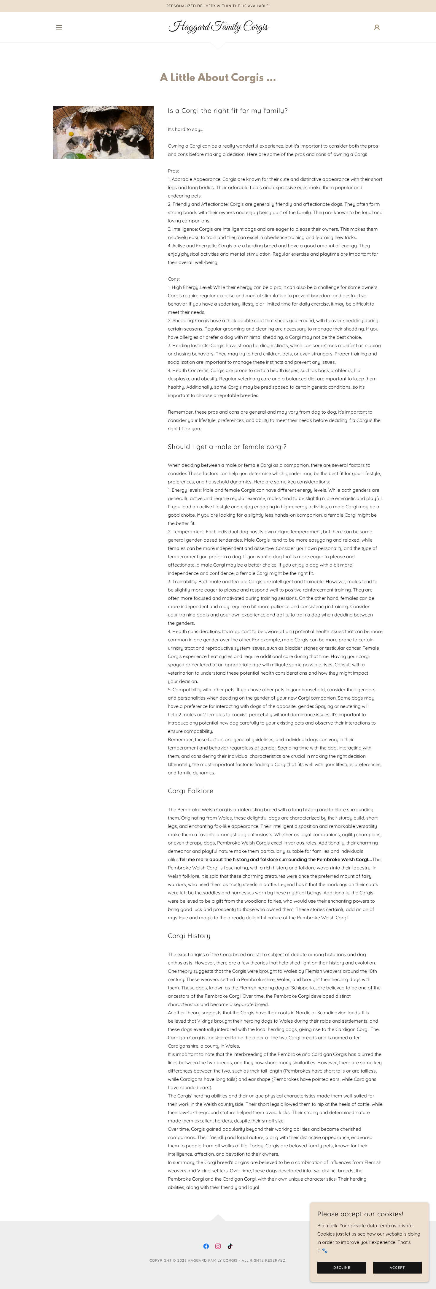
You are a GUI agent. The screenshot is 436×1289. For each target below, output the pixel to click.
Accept (397, 1268)
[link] (218, 28)
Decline (341, 1268)
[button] (59, 27)
